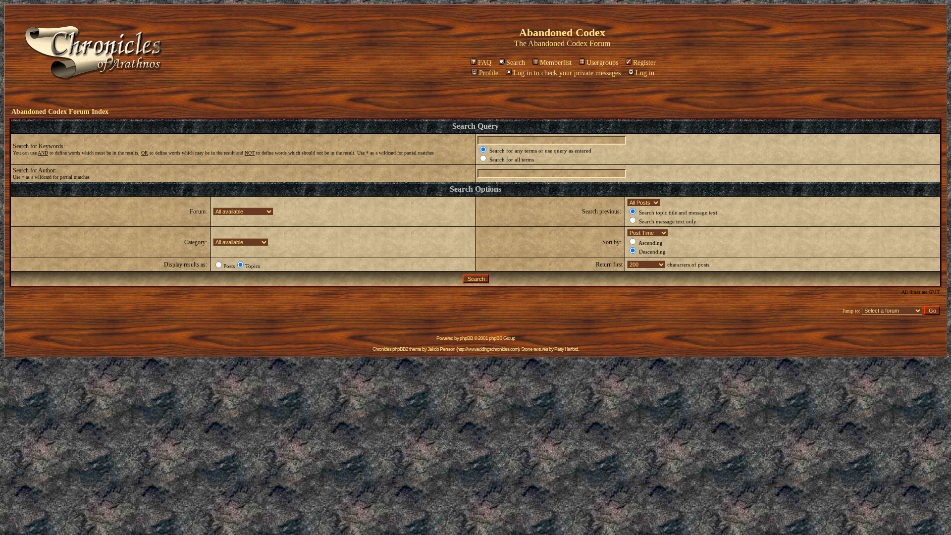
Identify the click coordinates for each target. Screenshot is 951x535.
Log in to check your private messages (567, 73)
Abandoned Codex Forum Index (59, 111)
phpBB (466, 338)
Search (515, 62)
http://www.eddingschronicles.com (487, 349)
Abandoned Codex (557, 43)
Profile (488, 73)
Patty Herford (566, 349)
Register (644, 62)
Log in (644, 73)
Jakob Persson (441, 349)
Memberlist (556, 62)
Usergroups (602, 62)
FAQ (484, 62)
